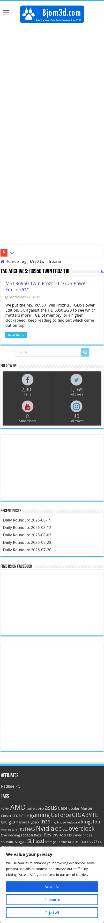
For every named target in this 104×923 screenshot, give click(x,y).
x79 (89, 842)
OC (58, 829)
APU (41, 808)
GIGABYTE (85, 815)
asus (51, 807)
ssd (40, 841)
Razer (38, 835)
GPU (4, 822)
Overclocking (10, 835)
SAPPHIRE (7, 842)
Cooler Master (80, 808)
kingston (90, 822)
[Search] (85, 352)
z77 (94, 842)
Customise (52, 900)
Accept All (52, 887)
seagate (20, 842)
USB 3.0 (80, 842)
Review (51, 835)
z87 (100, 842)
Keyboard (73, 822)
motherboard (9, 829)
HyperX (33, 822)
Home (10, 261)
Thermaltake (65, 842)
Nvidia (45, 828)
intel (46, 821)
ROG (62, 835)
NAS (31, 829)
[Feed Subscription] (102, 272)
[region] (52, 885)
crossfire (20, 815)
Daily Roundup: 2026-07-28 (27, 542)
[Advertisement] (52, 79)
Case (62, 808)
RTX (69, 835)
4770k (5, 808)
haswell (21, 822)
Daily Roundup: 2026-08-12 (27, 527)
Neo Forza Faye (22, 253)
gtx (11, 822)
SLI (31, 841)
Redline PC (10, 786)
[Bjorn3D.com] (52, 13)
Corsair (6, 816)
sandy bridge (82, 835)
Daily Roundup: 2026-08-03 (27, 535)
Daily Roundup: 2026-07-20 (27, 549)
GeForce (61, 815)
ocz (65, 829)
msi (22, 829)
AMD (18, 807)
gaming (40, 814)
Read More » (16, 335)
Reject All (52, 913)
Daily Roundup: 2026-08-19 (27, 520)
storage (50, 842)
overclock (82, 828)
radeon (27, 835)
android (32, 808)
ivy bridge (59, 822)
